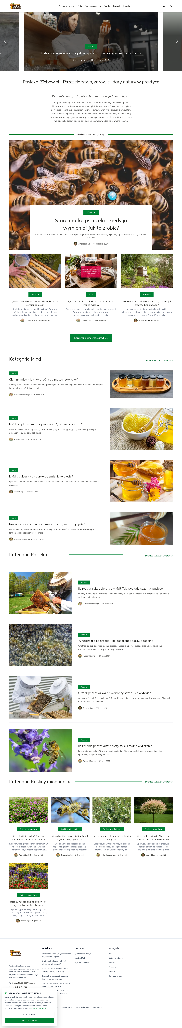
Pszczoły (116, 6)
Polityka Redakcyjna (82, 1007)
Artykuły (47, 948)
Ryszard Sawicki (82, 962)
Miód (80, 6)
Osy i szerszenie (115, 976)
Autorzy (79, 948)
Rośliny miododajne (93, 6)
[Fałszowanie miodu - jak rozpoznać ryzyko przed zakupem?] (91, 41)
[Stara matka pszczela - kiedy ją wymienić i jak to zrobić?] (91, 195)
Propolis (126, 6)
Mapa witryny (97, 1007)
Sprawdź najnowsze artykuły (91, 337)
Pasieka (107, 6)
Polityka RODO (66, 1007)
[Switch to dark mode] (171, 6)
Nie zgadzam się (30, 1014)
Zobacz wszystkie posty (159, 359)
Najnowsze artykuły (67, 6)
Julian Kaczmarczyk (83, 953)
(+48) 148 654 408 (19, 987)
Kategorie (114, 948)
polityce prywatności (38, 1008)
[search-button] (164, 6)
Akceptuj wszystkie (29, 1020)
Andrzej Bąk (80, 958)
